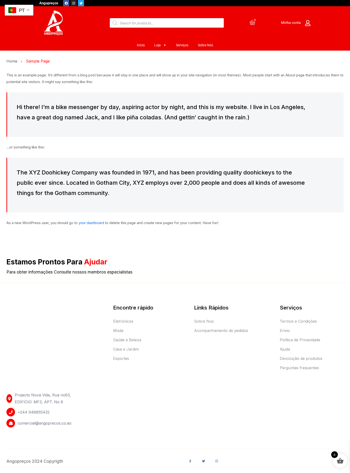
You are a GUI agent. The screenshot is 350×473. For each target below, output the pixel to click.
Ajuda (285, 349)
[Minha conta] (308, 23)
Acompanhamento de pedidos (221, 330)
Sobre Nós (205, 45)
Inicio (141, 45)
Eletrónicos (123, 321)
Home (13, 61)
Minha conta (291, 23)
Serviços (182, 45)
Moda (118, 330)
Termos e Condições (298, 321)
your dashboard (91, 223)
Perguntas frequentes (299, 367)
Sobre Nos (204, 321)
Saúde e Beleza (127, 339)
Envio (285, 330)
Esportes (121, 358)
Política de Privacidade (300, 339)
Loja (157, 45)
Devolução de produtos (301, 358)
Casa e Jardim (126, 349)
